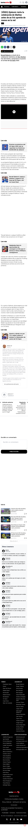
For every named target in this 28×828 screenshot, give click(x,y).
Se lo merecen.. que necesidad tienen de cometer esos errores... (13, 617)
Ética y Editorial (6, 802)
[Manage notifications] (25, 825)
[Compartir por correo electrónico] (11, 47)
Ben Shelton (22, 57)
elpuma (7, 550)
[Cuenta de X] (7, 819)
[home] (2, 7)
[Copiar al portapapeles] (14, 47)
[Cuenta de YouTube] (21, 819)
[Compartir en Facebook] (5, 47)
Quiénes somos (14, 796)
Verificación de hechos (19, 802)
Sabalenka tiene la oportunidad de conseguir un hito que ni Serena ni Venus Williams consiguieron (17, 249)
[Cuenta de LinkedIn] (18, 819)
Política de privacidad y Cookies (14, 799)
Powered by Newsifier (14, 822)
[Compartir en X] (8, 47)
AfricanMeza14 (8, 566)
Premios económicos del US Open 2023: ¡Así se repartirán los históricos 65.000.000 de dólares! (17, 147)
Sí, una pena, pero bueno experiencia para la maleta (14, 594)
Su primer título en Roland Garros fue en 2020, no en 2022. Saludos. (14, 570)
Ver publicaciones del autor (11, 384)
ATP (3, 23)
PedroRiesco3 (8, 621)
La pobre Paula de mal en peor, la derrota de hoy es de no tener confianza (14, 587)
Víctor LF (7, 25)
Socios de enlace (21, 812)
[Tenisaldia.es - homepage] (6, 2)
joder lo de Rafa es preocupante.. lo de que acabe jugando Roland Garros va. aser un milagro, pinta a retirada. (14, 610)
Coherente (7, 558)
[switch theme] (23, 2)
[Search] (20, 2)
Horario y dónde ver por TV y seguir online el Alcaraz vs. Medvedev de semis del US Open (17, 336)
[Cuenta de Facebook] (10, 819)
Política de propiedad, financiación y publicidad (12, 808)
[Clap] (4, 394)
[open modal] (26, 2)
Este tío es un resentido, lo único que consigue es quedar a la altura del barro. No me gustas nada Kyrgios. (14, 563)
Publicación (14, 451)
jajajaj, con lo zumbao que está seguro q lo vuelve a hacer (13, 579)
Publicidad (5, 812)
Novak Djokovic (6, 55)
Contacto (12, 812)
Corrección (14, 805)
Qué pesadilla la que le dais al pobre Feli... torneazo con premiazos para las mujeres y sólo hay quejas (14, 626)
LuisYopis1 (7, 574)
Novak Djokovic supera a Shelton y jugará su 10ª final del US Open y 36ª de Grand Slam (17, 179)
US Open (13, 60)
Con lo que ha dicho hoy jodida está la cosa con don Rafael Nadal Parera (14, 601)
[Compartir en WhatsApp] (2, 47)
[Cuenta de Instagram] (14, 819)
